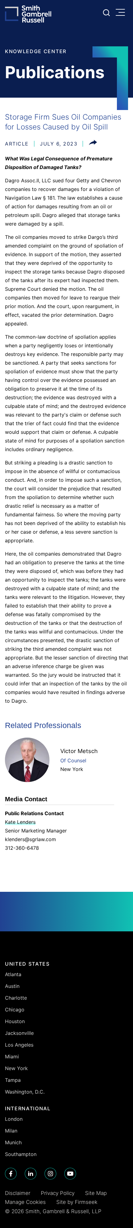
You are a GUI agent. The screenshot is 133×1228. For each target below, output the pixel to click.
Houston (15, 1021)
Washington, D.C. (25, 1092)
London (14, 1119)
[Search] (106, 12)
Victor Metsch (79, 750)
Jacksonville (19, 1033)
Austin (12, 986)
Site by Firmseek (76, 1202)
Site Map (96, 1193)
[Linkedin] (30, 1173)
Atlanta (13, 974)
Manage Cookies (25, 1202)
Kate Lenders (20, 822)
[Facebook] (11, 1173)
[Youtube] (70, 1173)
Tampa (13, 1080)
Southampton (20, 1154)
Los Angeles (19, 1045)
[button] (93, 144)
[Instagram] (50, 1173)
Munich (13, 1142)
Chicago (14, 1009)
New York (71, 769)
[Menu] (121, 13)
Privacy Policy (58, 1193)
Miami (12, 1056)
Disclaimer (17, 1193)
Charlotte (16, 998)
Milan (11, 1131)
